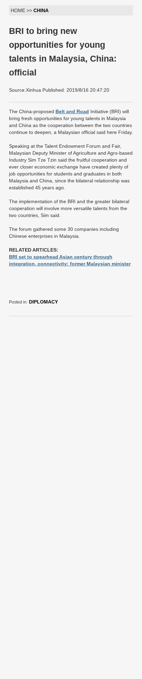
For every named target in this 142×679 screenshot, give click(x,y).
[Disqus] (71, 408)
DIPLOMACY (43, 302)
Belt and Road (72, 111)
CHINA (41, 10)
